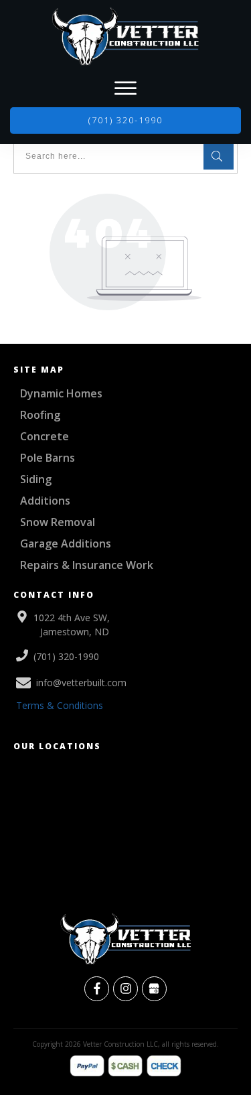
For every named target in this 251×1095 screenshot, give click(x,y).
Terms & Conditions (59, 705)
